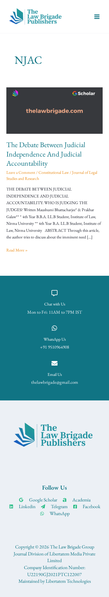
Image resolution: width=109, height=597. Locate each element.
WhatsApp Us (55, 339)
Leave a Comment (20, 172)
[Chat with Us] (54, 293)
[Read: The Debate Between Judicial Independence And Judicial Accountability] (54, 110)
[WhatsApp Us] (54, 328)
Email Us (55, 374)
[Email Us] (54, 363)
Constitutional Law (53, 172)
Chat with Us (54, 304)
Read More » (17, 250)
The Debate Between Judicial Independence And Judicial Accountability (45, 154)
